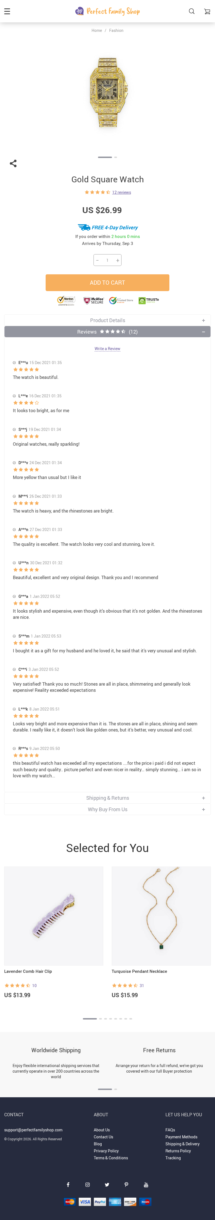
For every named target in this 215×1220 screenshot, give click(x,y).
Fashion (116, 30)
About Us (102, 1129)
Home (97, 30)
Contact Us (103, 1136)
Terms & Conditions (111, 1157)
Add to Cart (107, 282)
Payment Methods (181, 1136)
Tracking (173, 1157)
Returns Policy (178, 1150)
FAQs (170, 1129)
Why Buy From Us (107, 809)
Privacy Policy (106, 1150)
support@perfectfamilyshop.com (33, 1129)
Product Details (107, 320)
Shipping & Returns (107, 797)
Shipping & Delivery (182, 1143)
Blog (98, 1143)
